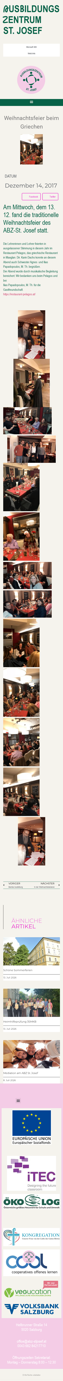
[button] (31, 101)
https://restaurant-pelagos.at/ (19, 294)
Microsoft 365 (31, 47)
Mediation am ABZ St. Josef (20, 1073)
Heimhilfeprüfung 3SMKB (19, 1021)
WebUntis (31, 53)
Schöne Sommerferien (17, 970)
